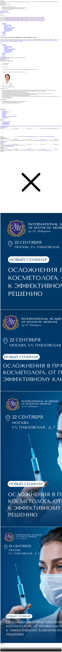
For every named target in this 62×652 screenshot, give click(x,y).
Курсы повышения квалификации (10, 27)
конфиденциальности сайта (9, 146)
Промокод (55, 139)
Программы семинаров (8, 29)
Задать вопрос (2, 58)
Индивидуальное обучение (8, 28)
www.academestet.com (5, 124)
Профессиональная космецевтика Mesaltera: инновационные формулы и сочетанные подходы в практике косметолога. (25, 17)
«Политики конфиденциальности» (32, 136)
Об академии (4, 23)
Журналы (3, 114)
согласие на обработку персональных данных (26, 40)
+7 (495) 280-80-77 (3, 35)
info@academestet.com (5, 123)
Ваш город (29, 128)
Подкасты (4, 32)
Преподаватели (6, 52)
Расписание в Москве (7, 46)
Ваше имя (2, 128)
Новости (3, 53)
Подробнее (2, 643)
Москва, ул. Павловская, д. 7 (7, 121)
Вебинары (6, 26)
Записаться (2, 12)
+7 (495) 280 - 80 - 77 (5, 122)
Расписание (4, 112)
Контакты (4, 33)
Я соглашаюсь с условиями (27, 136)
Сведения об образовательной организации (9, 116)
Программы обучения (5, 111)
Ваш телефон (15, 128)
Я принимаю (47, 136)
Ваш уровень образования (45, 128)
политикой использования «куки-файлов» (16, 41)
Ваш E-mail (29, 139)
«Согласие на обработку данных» (49, 136)
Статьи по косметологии (8, 30)
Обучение (4, 24)
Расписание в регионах (8, 25)
